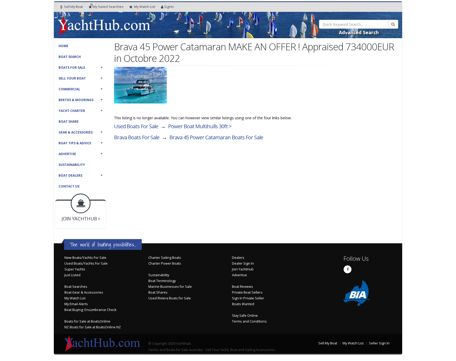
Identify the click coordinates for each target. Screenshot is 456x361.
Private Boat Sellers (247, 292)
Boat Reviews (242, 286)
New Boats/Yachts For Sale (85, 257)
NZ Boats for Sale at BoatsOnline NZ (92, 327)
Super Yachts (74, 269)
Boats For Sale (72, 67)
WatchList (144, 6)
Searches (108, 6)
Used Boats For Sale (136, 126)
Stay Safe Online (245, 315)
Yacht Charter (72, 110)
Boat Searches (75, 286)
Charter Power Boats (164, 263)
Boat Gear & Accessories (83, 292)
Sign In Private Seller (248, 298)
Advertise (67, 154)
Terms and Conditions (249, 321)
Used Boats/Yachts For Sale (86, 263)
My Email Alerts (76, 304)
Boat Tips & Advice (75, 143)
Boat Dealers (70, 175)
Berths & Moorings (76, 100)
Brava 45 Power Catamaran (216, 137)
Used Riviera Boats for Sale (169, 298)
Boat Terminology (162, 281)
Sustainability (72, 164)
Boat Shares (158, 292)
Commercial (69, 89)
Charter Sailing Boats (164, 257)
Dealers (238, 257)
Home (63, 46)
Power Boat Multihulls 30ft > (200, 126)
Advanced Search (359, 32)
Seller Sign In (379, 343)
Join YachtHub (243, 269)
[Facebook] (348, 269)
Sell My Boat (73, 6)
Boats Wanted (243, 304)
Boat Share (69, 121)
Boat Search (70, 57)
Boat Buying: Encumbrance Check (90, 310)
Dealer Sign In (243, 263)
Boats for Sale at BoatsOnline (87, 321)
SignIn (169, 6)
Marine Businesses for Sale (170, 286)
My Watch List (75, 298)
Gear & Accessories (76, 132)
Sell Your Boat (72, 78)
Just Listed (72, 275)
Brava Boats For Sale (136, 137)
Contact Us (69, 186)
